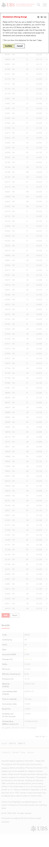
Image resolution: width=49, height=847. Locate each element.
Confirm (8, 46)
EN (45, 17)
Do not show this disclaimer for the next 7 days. (23, 40)
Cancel (20, 46)
